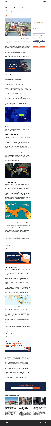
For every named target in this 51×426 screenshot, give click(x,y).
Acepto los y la (39, 44)
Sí (34, 38)
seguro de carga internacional (17, 373)
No (36, 38)
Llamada (43, 42)
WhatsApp (36, 42)
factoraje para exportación (20, 372)
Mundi (8, 15)
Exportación (8, 5)
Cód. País (34, 34)
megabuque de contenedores (25, 97)
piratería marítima (13, 287)
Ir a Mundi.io (44, 1)
